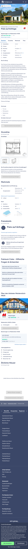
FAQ (3, 474)
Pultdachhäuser (6, 460)
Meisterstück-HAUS (12, 403)
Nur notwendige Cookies (14, 547)
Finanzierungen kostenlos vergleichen (9, 232)
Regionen (22, 411)
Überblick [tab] (3, 40)
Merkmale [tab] (17, 40)
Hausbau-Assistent (6, 497)
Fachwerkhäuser (6, 430)
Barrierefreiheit (5, 485)
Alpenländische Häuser (7, 418)
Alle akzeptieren (7, 543)
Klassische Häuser (6, 433)
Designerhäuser (6, 428)
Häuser (5, 403)
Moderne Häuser (6, 443)
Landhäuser (5, 435)
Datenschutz (5, 488)
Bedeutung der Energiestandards (8, 196)
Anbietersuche (5, 502)
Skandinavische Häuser (7, 448)
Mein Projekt (5, 504)
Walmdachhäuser (6, 458)
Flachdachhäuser (6, 456)
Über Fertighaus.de (6, 472)
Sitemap (4, 476)
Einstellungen (21, 543)
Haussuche (4, 499)
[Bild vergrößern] (25, 154)
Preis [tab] (24, 40)
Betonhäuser (5, 422)
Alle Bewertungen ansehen (20, 344)
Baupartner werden (6, 511)
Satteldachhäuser (6, 453)
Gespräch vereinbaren (7, 513)
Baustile (6, 411)
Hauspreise (14, 411)
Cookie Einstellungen (7, 483)
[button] (23, 2)
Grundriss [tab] (10, 40)
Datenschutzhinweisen (5, 539)
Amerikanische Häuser (7, 415)
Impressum (4, 490)
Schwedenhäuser (6, 445)
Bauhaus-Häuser (6, 420)
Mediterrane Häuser (7, 441)
